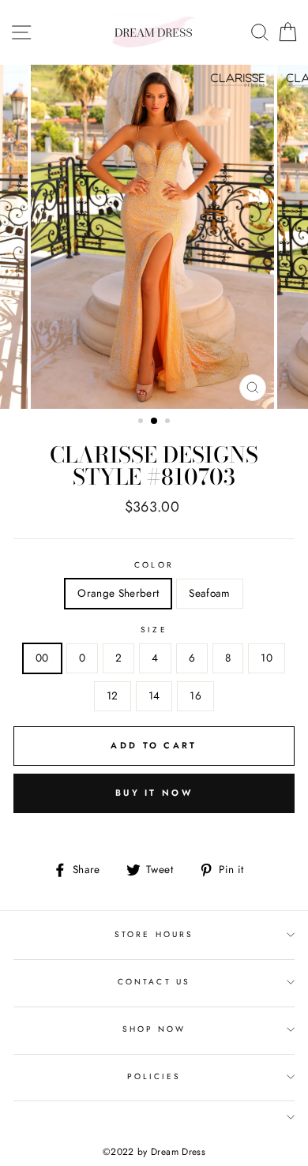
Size (154, 629)
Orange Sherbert (118, 593)
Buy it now (154, 792)
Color (153, 565)
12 (112, 695)
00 (42, 657)
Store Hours (154, 934)
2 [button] (155, 422)
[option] (154, 237)
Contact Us (154, 982)
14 (154, 695)
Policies (154, 1076)
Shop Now (154, 1029)
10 (266, 657)
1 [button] (142, 422)
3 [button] (169, 422)
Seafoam (209, 593)
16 (195, 695)
